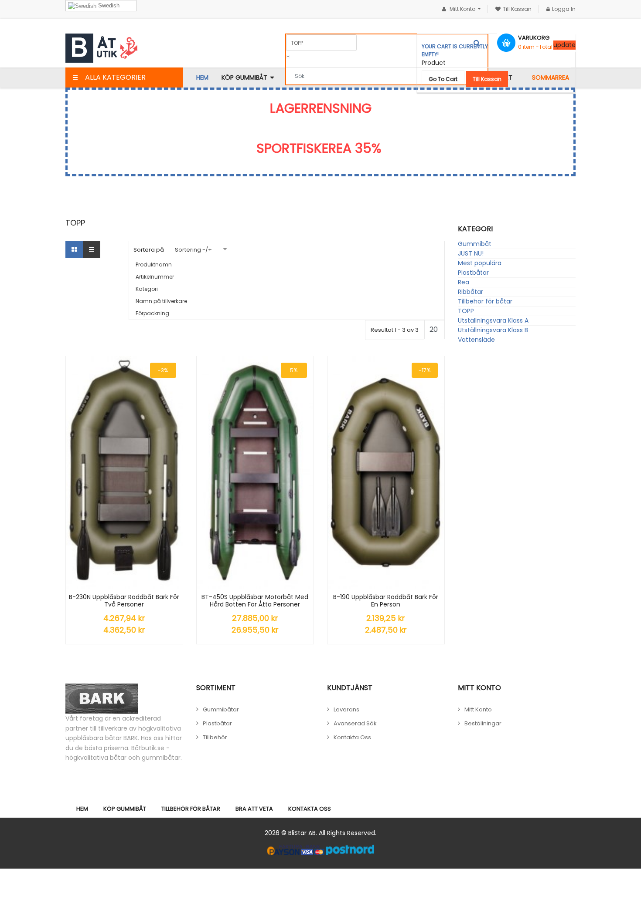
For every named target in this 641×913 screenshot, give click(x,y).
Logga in (564, 9)
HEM (82, 809)
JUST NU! (471, 253)
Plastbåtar (473, 272)
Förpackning (152, 313)
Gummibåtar (221, 709)
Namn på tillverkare (161, 301)
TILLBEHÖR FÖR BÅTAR (190, 809)
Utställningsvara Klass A (493, 320)
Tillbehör (215, 737)
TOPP (466, 311)
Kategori (147, 289)
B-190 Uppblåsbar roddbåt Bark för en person (385, 600)
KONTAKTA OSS (309, 809)
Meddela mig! (268, 472)
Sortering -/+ (193, 250)
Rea (463, 282)
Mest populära (479, 263)
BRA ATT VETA (254, 809)
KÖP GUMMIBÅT (124, 809)
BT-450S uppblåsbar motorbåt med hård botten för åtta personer (254, 600)
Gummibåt (474, 243)
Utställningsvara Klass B (493, 330)
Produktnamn (154, 264)
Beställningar (482, 723)
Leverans (346, 709)
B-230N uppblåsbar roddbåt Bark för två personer (124, 600)
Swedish (107, 5)
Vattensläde (476, 339)
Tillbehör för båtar (485, 301)
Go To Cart (443, 79)
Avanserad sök (355, 723)
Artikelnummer (155, 276)
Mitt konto (478, 709)
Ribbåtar (470, 291)
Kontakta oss (352, 737)
